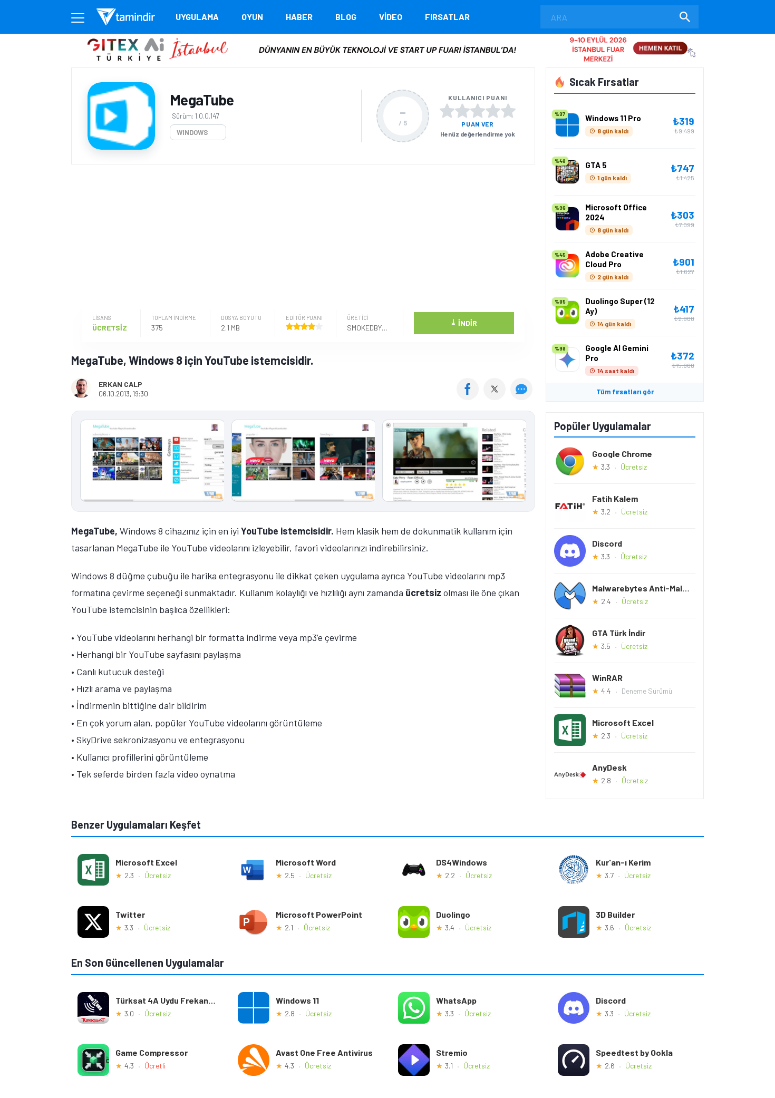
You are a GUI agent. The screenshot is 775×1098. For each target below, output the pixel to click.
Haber (299, 17)
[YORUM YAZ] (522, 396)
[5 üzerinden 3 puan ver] (477, 110)
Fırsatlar (447, 17)
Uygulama (197, 17)
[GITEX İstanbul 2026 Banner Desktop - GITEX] (387, 38)
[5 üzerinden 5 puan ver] (508, 110)
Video (390, 17)
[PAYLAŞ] (470, 396)
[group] (303, 463)
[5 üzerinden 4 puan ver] (493, 110)
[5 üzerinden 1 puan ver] (447, 110)
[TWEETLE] (495, 396)
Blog (345, 17)
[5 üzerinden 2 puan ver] (462, 110)
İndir (463, 322)
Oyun (252, 17)
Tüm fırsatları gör (625, 391)
